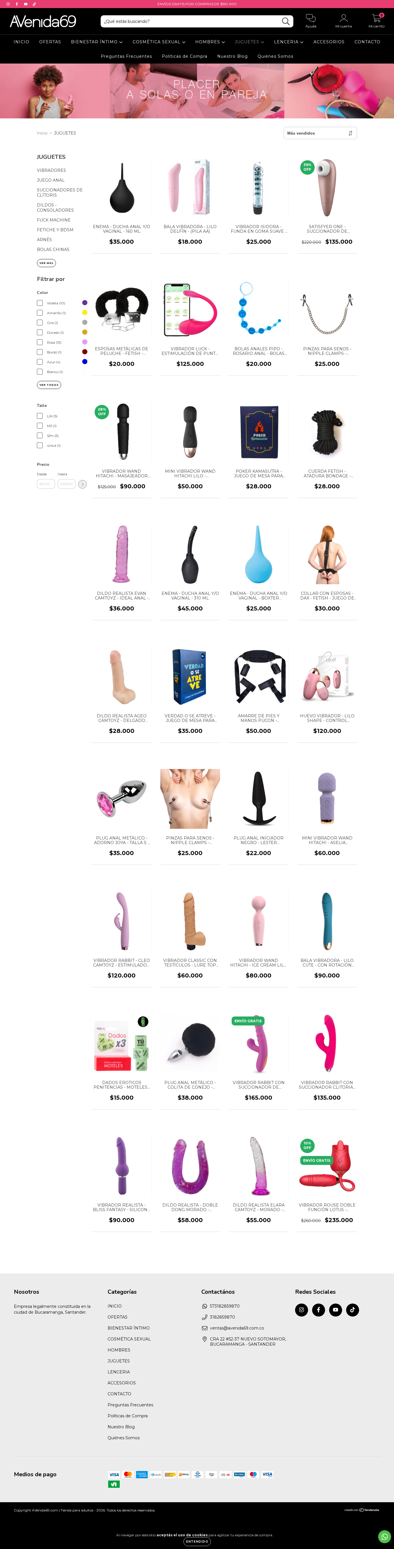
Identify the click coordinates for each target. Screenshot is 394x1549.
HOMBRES (208, 41)
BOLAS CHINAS (53, 249)
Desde (42, 474)
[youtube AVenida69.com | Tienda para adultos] (26, 4)
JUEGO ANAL (51, 180)
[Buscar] (286, 21)
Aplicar (82, 484)
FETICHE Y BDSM (55, 229)
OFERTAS (50, 41)
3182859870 (222, 1317)
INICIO (21, 41)
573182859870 (225, 1306)
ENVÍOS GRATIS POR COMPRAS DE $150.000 (197, 4)
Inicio (42, 133)
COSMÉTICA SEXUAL (157, 41)
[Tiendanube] (362, 1510)
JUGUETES (248, 41)
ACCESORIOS (329, 41)
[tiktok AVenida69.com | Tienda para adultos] (34, 4)
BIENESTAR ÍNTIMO (95, 41)
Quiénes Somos (275, 56)
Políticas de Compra (184, 56)
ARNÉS (44, 239)
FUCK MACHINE (54, 220)
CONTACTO (367, 41)
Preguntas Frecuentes (126, 56)
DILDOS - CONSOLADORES (55, 207)
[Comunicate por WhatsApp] (384, 1536)
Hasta (62, 474)
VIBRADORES (51, 170)
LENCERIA (287, 41)
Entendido (197, 1542)
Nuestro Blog (232, 56)
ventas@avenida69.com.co (237, 1328)
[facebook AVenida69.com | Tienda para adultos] (17, 4)
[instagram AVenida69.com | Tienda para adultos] (8, 4)
